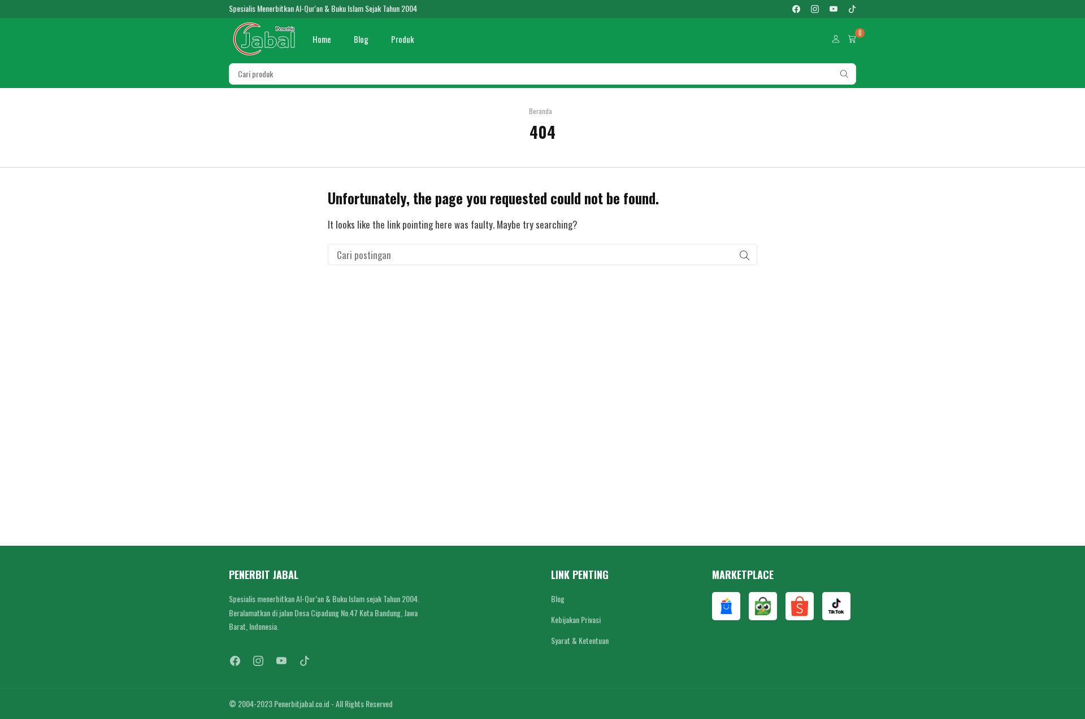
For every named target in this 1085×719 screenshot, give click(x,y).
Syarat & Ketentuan (580, 640)
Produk (402, 39)
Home (322, 39)
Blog (361, 39)
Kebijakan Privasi (576, 619)
